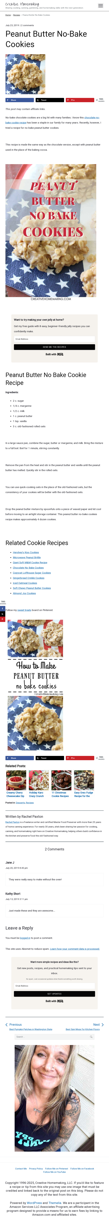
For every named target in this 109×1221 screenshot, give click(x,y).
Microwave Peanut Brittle (27, 557)
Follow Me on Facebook (82, 1168)
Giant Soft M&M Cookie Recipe (30, 562)
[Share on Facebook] (2, 608)
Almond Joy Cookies (24, 593)
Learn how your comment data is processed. (75, 948)
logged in (25, 937)
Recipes (30, 802)
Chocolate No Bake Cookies (28, 567)
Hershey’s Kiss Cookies (26, 552)
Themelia (55, 1203)
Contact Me (21, 1168)
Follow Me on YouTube (54, 1172)
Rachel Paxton (32, 817)
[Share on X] (2, 614)
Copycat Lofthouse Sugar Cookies (32, 572)
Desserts (20, 802)
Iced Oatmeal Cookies (25, 583)
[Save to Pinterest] (2, 619)
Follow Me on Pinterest (56, 1168)
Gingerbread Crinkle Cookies (28, 578)
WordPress (35, 1203)
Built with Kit (54, 354)
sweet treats (24, 610)
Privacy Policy (36, 1168)
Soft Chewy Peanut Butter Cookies (32, 588)
